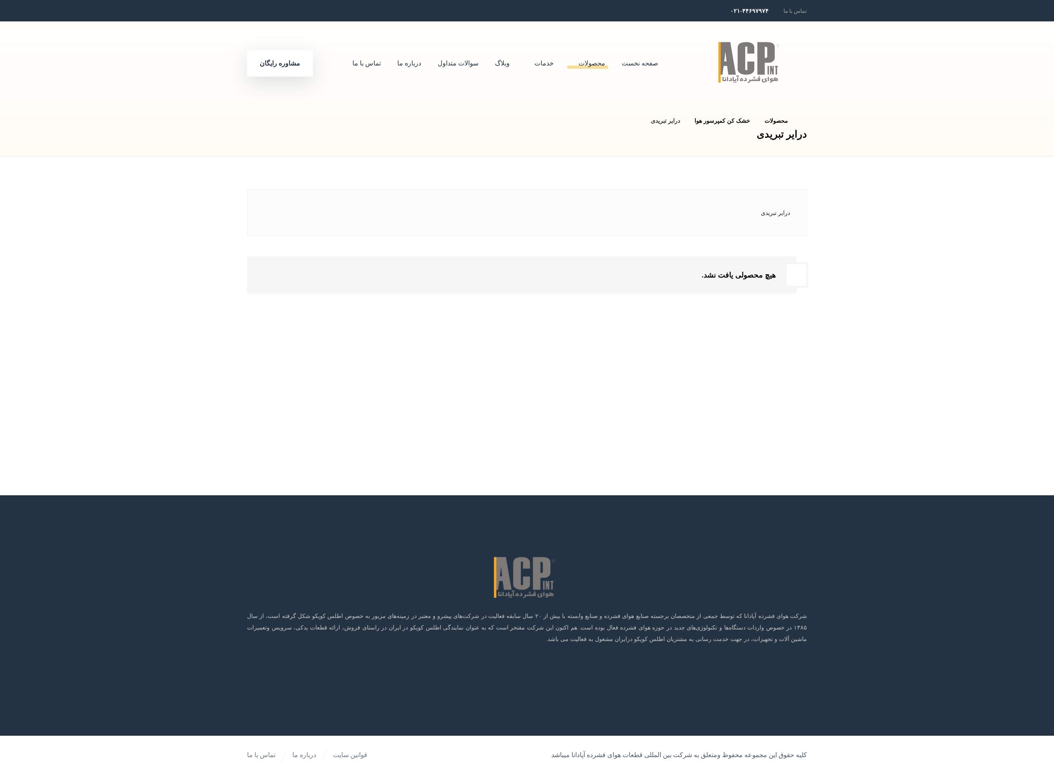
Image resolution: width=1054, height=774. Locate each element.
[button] (313, 10)
